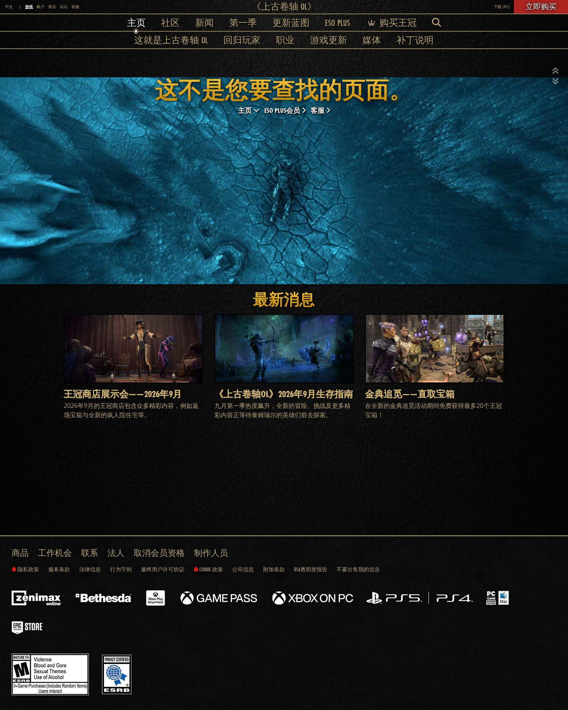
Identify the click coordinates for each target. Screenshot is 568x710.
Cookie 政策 (210, 569)
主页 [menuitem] (136, 23)
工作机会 (55, 553)
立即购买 (540, 7)
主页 (245, 110)
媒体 (371, 40)
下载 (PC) (502, 6)
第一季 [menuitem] (243, 23)
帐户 (40, 6)
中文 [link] (9, 7)
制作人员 (211, 553)
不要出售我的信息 (358, 569)
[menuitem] (436, 23)
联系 (89, 553)
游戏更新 (328, 40)
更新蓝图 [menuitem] (291, 23)
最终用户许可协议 (162, 569)
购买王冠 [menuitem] (397, 23)
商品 (20, 553)
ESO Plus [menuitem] (337, 23)
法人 (115, 553)
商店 (52, 6)
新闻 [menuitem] (204, 23)
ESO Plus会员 (283, 110)
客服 (75, 6)
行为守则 (121, 569)
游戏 (29, 6)
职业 (285, 40)
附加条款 (274, 569)
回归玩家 (241, 40)
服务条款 (59, 569)
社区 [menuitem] (170, 23)
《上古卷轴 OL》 (284, 6)
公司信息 (243, 569)
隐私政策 (27, 569)
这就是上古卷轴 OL (171, 40)
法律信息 (90, 569)
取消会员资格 (159, 553)
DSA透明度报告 (310, 569)
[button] (555, 71)
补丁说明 (415, 40)
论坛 (64, 6)
